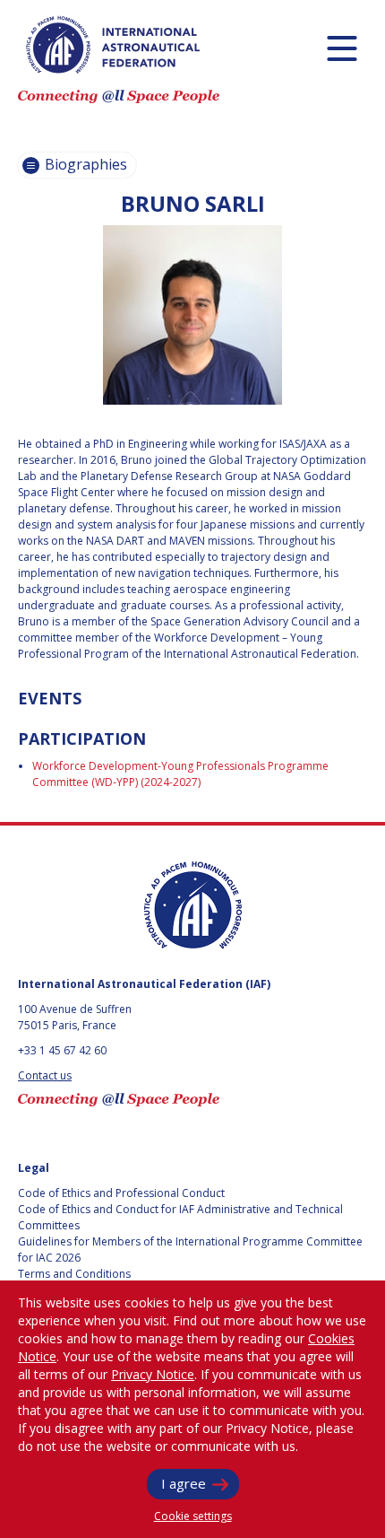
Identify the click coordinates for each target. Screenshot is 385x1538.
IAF (113, 44)
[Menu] (341, 48)
